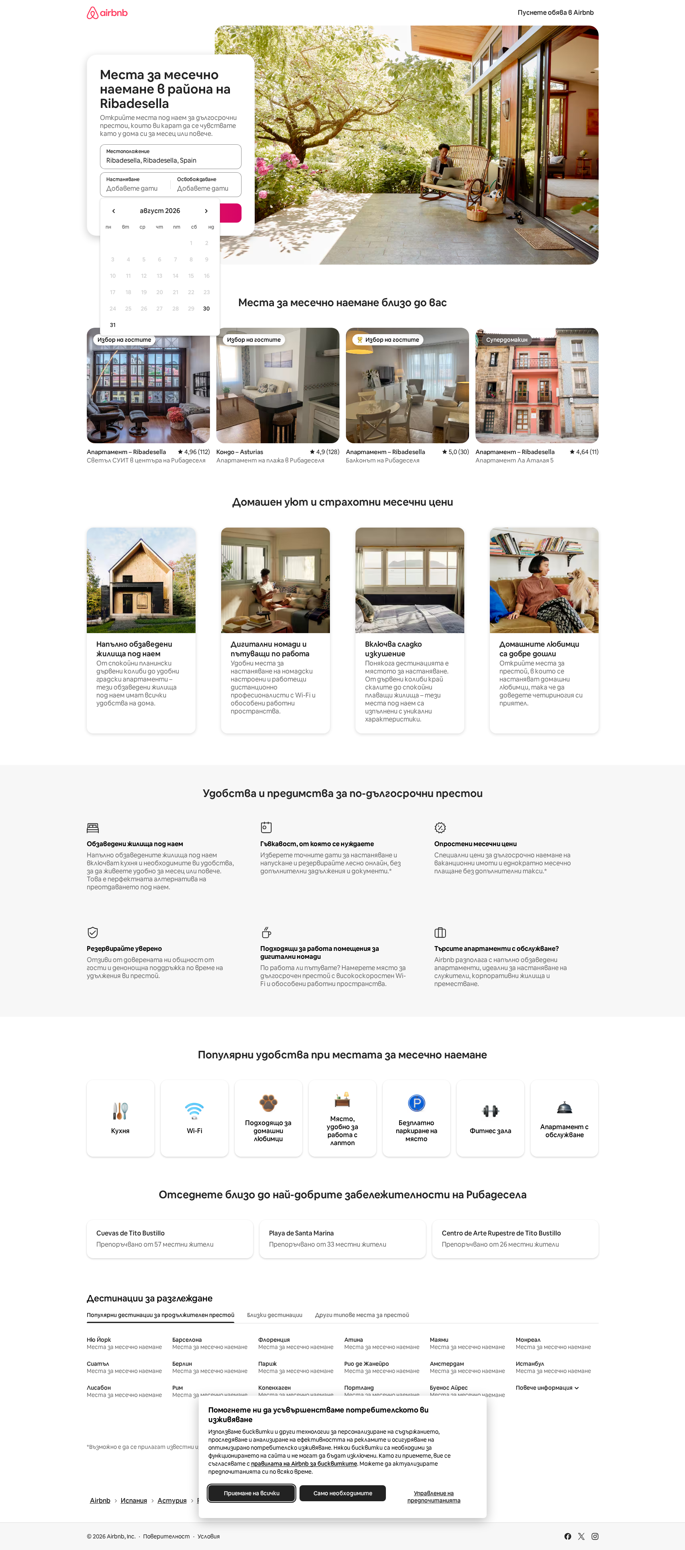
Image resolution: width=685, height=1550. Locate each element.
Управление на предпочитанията (433, 1497)
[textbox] (135, 188)
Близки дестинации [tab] (274, 1315)
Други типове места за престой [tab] (362, 1315)
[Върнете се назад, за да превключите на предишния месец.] (114, 211)
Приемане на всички (251, 1493)
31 (113, 325)
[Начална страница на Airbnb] (107, 12)
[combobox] (170, 160)
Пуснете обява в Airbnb (556, 12)
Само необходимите (342, 1493)
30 (206, 308)
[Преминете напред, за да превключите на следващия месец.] (206, 211)
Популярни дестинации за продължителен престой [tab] (160, 1315)
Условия (209, 1536)
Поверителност (166, 1536)
